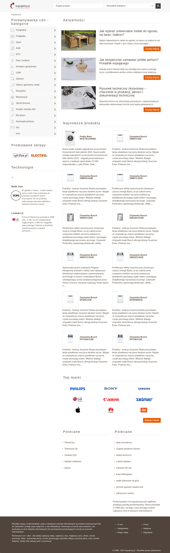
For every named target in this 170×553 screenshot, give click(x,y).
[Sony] (111, 388)
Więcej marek (152, 420)
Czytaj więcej (152, 48)
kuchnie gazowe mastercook (129, 487)
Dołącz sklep (123, 532)
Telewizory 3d (70, 449)
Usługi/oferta (123, 528)
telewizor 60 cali (123, 468)
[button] (130, 6)
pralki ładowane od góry (127, 481)
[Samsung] (144, 388)
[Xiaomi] (144, 410)
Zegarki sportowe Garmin (128, 449)
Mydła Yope (17, 186)
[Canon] (110, 399)
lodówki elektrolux (72, 461)
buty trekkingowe (124, 474)
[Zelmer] (144, 399)
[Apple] (78, 410)
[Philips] (77, 388)
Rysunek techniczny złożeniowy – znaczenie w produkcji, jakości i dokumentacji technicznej (122, 92)
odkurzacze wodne (125, 493)
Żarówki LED (70, 455)
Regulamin (147, 532)
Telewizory (69, 442)
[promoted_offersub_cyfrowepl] (21, 155)
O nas (120, 524)
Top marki (72, 377)
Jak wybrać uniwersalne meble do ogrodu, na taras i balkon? (128, 32)
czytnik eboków (123, 461)
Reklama (147, 528)
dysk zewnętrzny (124, 442)
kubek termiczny (123, 455)
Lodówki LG (17, 213)
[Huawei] (111, 410)
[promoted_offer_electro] (39, 155)
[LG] (78, 399)
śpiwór (67, 468)
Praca (145, 524)
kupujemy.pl (16, 14)
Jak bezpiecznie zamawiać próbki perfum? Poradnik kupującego (128, 61)
